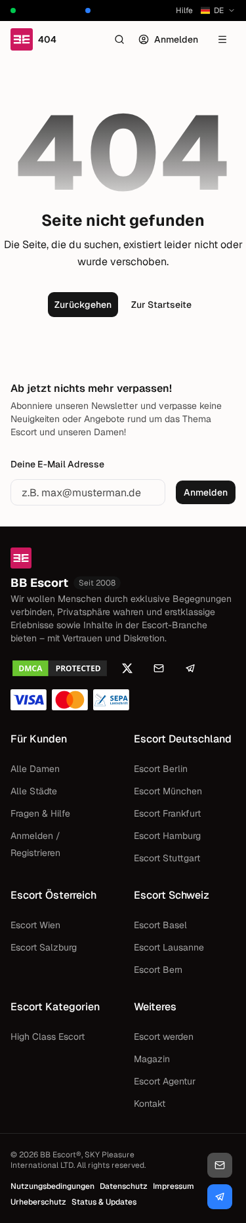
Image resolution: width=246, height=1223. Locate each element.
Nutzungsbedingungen (52, 1186)
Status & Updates (104, 1202)
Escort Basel (160, 925)
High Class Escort (47, 1036)
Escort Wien (35, 925)
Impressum (173, 1186)
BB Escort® (60, 1154)
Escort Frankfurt (167, 813)
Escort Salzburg (43, 947)
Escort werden (164, 1036)
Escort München (168, 791)
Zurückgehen (83, 305)
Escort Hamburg (167, 836)
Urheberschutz (38, 1202)
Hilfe (184, 10)
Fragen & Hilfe (40, 813)
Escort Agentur (164, 1081)
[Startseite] (123, 558)
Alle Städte (33, 791)
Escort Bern (158, 970)
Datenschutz (124, 1186)
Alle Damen (35, 769)
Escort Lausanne (169, 947)
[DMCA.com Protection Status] (59, 668)
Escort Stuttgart (167, 858)
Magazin (152, 1059)
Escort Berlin (161, 769)
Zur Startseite (161, 305)
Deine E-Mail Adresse (57, 464)
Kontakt (149, 1103)
